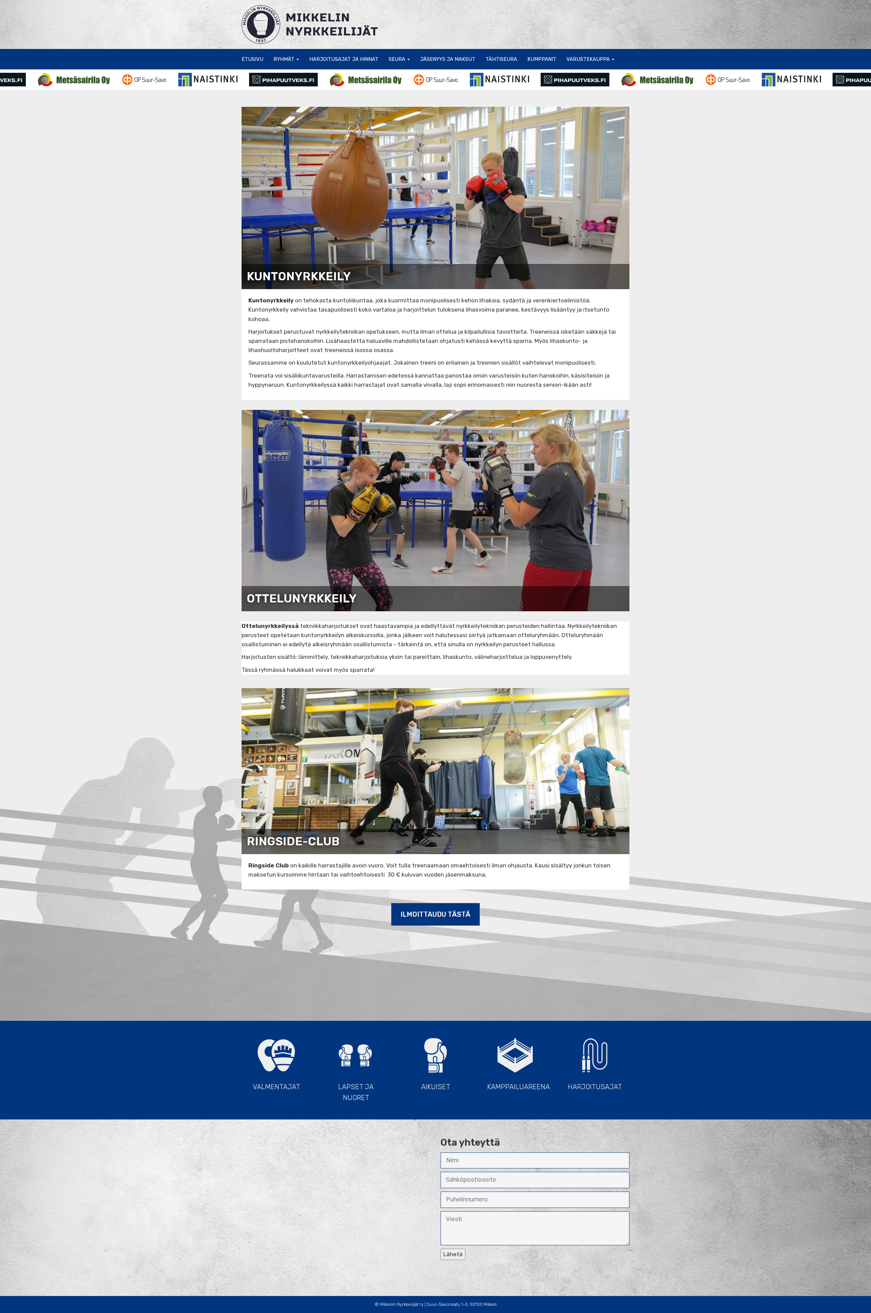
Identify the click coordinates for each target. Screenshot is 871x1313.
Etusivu (252, 59)
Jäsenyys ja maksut (447, 59)
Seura (398, 59)
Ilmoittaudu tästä (435, 914)
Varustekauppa (588, 59)
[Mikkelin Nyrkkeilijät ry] (310, 23)
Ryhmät (285, 59)
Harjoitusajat (595, 1087)
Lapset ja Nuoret (356, 1092)
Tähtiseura (501, 59)
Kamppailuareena (518, 1087)
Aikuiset (435, 1087)
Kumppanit (541, 59)
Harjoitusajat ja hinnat (343, 59)
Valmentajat (276, 1087)
